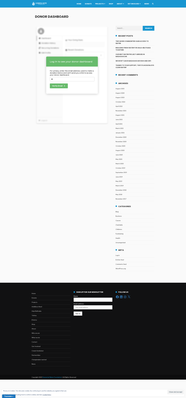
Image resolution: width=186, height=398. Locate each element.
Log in (118, 255)
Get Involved (133, 4)
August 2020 (120, 150)
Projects (99, 4)
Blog (117, 212)
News (146, 4)
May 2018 (119, 194)
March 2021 (120, 128)
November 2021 (121, 111)
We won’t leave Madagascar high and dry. (133, 61)
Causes (118, 220)
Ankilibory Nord (37, 307)
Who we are (36, 333)
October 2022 (120, 102)
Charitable (119, 225)
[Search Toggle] (152, 3)
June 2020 (119, 155)
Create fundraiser (38, 351)
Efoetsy (34, 320)
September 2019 (121, 172)
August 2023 (120, 97)
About (119, 4)
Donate (88, 4)
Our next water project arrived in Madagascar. (130, 55)
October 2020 (120, 146)
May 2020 (119, 159)
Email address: (79, 304)
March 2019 (120, 186)
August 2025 (120, 88)
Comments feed (121, 264)
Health (118, 238)
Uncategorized (121, 242)
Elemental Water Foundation (52, 377)
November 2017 (121, 199)
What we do (36, 337)
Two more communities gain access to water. (132, 42)
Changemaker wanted (39, 359)
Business (119, 216)
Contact (34, 342)
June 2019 (119, 177)
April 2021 (119, 124)
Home (79, 4)
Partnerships (36, 355)
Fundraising (119, 234)
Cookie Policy (47, 395)
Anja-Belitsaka (36, 311)
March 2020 (120, 163)
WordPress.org (121, 268)
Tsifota (34, 315)
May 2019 (119, 181)
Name (76, 296)
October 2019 (120, 168)
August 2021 (120, 115)
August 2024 (120, 93)
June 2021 (119, 119)
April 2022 (119, 106)
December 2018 (121, 190)
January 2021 (120, 133)
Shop (111, 4)
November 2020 (121, 141)
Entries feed (120, 260)
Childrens (119, 229)
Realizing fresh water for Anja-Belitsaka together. (133, 49)
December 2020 (121, 137)
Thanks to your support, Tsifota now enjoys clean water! (135, 66)
